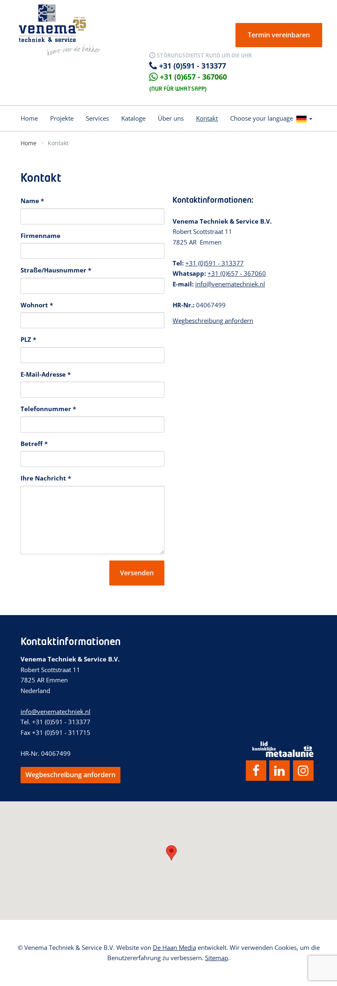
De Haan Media (174, 947)
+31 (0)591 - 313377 (192, 66)
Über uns (171, 118)
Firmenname (40, 235)
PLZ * (28, 339)
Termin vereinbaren (279, 34)
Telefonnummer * (48, 409)
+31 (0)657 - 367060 (193, 77)
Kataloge (133, 118)
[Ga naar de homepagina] (59, 29)
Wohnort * (37, 305)
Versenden (137, 572)
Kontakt (207, 118)
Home (29, 118)
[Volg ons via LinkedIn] (279, 770)
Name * (32, 201)
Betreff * (34, 443)
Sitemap (216, 958)
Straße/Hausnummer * (56, 270)
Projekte (62, 118)
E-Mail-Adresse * (46, 374)
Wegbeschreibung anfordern (213, 320)
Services (97, 118)
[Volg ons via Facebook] (256, 770)
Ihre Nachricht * (46, 478)
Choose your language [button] (263, 118)
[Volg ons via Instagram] (303, 770)
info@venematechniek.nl (230, 284)
